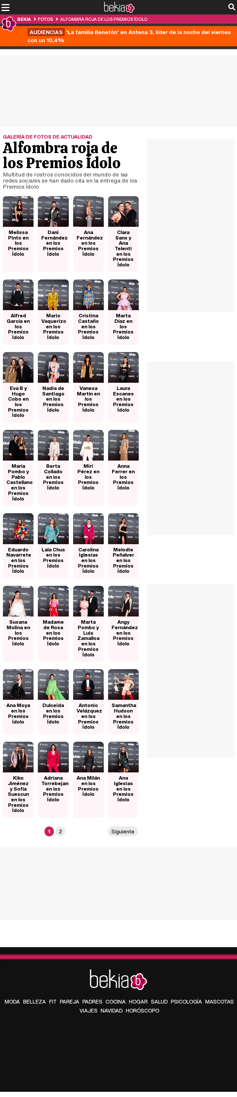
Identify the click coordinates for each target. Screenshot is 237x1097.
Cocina (115, 1001)
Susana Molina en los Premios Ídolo (18, 632)
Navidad (112, 1010)
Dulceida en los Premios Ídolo (53, 713)
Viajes (88, 1010)
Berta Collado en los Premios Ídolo (53, 476)
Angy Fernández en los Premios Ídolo (125, 632)
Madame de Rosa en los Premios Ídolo (53, 632)
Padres (92, 1001)
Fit (53, 1001)
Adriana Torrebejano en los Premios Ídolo (54, 788)
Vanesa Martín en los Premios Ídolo (88, 398)
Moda (12, 1001)
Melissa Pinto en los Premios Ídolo (18, 243)
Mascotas (219, 1001)
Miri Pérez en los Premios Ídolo (88, 476)
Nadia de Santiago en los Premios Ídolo (53, 398)
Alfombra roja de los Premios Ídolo (103, 19)
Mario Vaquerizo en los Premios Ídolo (53, 326)
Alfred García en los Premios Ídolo (18, 326)
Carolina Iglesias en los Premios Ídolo (88, 560)
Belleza (34, 1001)
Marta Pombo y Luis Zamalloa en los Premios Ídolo (88, 638)
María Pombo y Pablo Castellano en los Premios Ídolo (19, 482)
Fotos (45, 19)
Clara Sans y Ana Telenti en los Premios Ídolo (123, 248)
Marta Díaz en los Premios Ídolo (123, 326)
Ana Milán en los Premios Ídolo (88, 786)
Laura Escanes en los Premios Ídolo (123, 398)
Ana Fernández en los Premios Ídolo (90, 243)
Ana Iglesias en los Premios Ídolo (123, 788)
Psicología (186, 1001)
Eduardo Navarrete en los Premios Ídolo (18, 560)
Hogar (138, 1001)
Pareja (69, 1001)
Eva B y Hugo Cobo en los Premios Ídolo (18, 401)
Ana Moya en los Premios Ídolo (18, 713)
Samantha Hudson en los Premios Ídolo (124, 716)
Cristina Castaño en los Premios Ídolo (88, 326)
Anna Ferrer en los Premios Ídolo (123, 476)
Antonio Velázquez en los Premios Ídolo (89, 716)
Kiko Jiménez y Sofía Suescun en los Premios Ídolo (18, 794)
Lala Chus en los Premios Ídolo (53, 557)
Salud (159, 1001)
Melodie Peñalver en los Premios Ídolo (123, 560)
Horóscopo (142, 1010)
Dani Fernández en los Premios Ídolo (54, 243)
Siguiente (122, 831)
